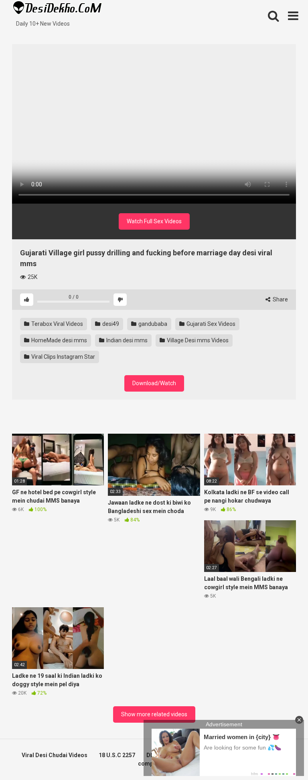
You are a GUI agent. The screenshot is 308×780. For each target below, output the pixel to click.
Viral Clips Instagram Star (62, 357)
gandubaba (152, 324)
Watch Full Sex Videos (154, 221)
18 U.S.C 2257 (117, 755)
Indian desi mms (126, 340)
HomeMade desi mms (58, 340)
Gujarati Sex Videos (210, 324)
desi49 (110, 324)
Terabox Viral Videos (56, 324)
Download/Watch (154, 383)
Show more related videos (154, 714)
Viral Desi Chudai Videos (54, 755)
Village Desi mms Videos (197, 340)
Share (280, 299)
